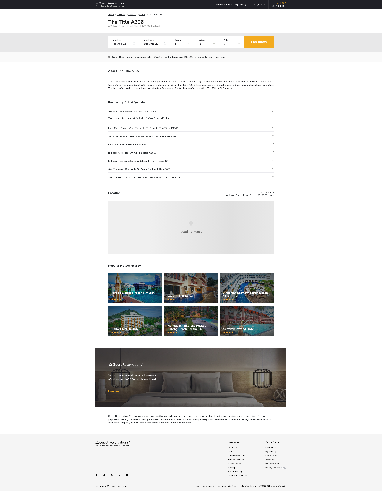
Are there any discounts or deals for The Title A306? (139, 169)
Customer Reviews (236, 455)
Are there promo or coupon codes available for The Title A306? (145, 177)
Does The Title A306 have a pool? (127, 144)
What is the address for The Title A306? (132, 111)
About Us (232, 447)
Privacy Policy (234, 463)
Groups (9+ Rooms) (224, 4)
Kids (226, 40)
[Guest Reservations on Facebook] (98, 475)
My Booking (240, 4)
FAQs (230, 451)
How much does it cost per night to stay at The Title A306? (143, 128)
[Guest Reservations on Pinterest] (120, 475)
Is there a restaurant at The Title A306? (132, 152)
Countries (121, 14)
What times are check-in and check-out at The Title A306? (143, 136)
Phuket (142, 14)
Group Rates (271, 455)
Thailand (132, 14)
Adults (202, 40)
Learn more (219, 57)
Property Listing (235, 471)
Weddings (270, 459)
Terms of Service (236, 459)
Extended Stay (272, 463)
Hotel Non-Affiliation (238, 475)
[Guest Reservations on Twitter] (104, 475)
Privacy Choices (272, 467)
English (258, 4)
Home (111, 14)
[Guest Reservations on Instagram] (112, 475)
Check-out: (149, 40)
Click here (164, 422)
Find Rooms (259, 42)
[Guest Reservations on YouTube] (126, 475)
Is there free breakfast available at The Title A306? (138, 161)
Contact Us (270, 447)
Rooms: (178, 40)
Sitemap (231, 467)
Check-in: (117, 40)
